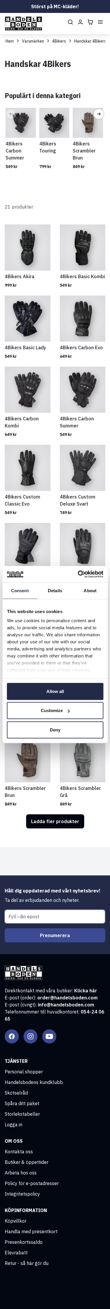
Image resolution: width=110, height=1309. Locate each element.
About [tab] (90, 590)
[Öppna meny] (100, 22)
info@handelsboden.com (66, 1005)
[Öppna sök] (70, 22)
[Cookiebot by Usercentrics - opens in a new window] (78, 574)
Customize (52, 710)
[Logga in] (80, 22)
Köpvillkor (15, 1221)
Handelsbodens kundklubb (34, 1082)
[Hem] (23, 23)
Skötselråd (16, 1093)
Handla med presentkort (31, 1231)
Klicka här (85, 991)
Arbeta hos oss (21, 1173)
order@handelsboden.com (67, 998)
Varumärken (33, 41)
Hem (10, 41)
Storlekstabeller (22, 1114)
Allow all (55, 691)
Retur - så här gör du (26, 1263)
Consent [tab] (20, 590)
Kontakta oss (19, 1151)
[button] (11, 114)
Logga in (13, 1124)
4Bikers (59, 41)
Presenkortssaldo (24, 1242)
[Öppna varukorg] (90, 22)
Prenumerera (55, 935)
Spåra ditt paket (22, 1103)
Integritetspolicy (22, 1194)
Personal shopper (24, 1072)
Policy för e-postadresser (32, 1183)
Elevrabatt (16, 1253)
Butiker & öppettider (26, 1162)
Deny (55, 729)
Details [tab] (55, 590)
